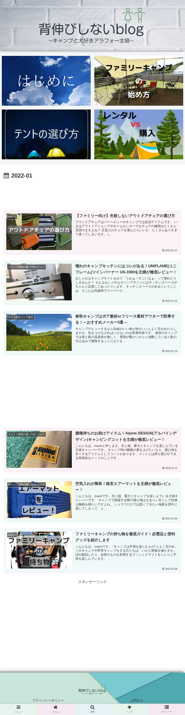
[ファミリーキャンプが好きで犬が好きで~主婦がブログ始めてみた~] (46, 81)
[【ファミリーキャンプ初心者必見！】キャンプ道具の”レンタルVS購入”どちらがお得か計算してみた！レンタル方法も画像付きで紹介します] (138, 134)
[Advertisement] (92, 193)
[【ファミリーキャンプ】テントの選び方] (46, 134)
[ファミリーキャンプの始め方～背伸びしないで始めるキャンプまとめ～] (138, 81)
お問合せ (137, 700)
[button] (171, 500)
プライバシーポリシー (48, 700)
